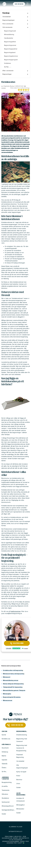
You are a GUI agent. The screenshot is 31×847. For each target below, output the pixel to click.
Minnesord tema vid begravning (13, 674)
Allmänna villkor (15, 826)
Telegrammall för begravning (12, 687)
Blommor (19, 779)
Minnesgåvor (20, 805)
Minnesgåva (7, 694)
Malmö (4, 756)
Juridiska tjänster (5, 778)
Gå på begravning (20, 794)
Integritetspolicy (15, 831)
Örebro (4, 767)
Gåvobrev (5, 794)
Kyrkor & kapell (21, 772)
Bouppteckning (7, 782)
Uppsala (4, 760)
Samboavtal (5, 802)
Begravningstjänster (22, 731)
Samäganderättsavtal (9, 810)
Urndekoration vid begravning (13, 670)
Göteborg (5, 752)
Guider (18, 787)
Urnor (18, 783)
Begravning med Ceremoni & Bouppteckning (21, 747)
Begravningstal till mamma (11, 697)
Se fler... (4, 771)
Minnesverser (7, 700)
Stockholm (5, 748)
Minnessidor (20, 809)
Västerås (4, 763)
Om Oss (4, 731)
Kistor (18, 775)
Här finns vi (6, 744)
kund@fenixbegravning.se (13, 613)
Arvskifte (5, 786)
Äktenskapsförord (7, 806)
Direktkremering (21, 735)
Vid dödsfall (20, 761)
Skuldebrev (5, 798)
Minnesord (6, 677)
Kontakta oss (6, 739)
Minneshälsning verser (10, 680)
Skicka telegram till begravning (13, 684)
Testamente (5, 790)
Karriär (4, 735)
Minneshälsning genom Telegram (14, 690)
